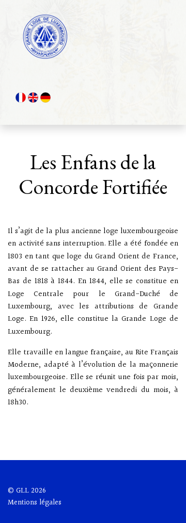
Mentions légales (34, 503)
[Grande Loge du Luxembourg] (47, 36)
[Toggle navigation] (155, 36)
